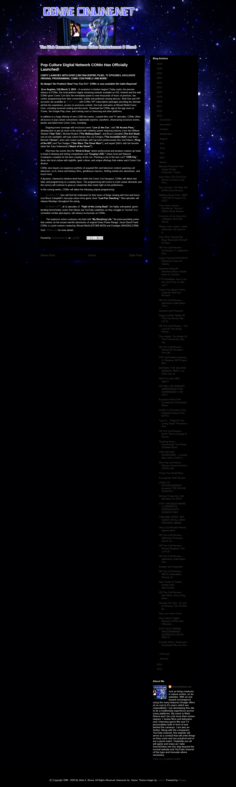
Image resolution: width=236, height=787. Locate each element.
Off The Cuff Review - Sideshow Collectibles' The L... (172, 303)
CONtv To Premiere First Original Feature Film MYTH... (172, 413)
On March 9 (51, 195)
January (164, 658)
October (164, 129)
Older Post (135, 255)
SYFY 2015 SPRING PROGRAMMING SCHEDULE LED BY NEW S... (171, 633)
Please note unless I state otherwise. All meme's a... (173, 229)
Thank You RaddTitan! (171, 473)
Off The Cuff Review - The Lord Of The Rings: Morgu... (173, 329)
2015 (160, 115)
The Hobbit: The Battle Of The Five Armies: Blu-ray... (173, 339)
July (162, 143)
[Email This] (88, 238)
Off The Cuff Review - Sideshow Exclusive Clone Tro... (171, 538)
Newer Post (48, 255)
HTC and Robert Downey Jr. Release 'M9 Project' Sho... (173, 360)
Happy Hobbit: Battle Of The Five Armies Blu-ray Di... (172, 318)
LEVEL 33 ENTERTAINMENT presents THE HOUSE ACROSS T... (172, 487)
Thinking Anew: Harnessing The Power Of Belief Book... (173, 444)
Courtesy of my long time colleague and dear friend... (172, 219)
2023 (160, 78)
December (166, 119)
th (58, 194)
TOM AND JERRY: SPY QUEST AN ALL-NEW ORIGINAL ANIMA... (172, 520)
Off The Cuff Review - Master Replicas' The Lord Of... (172, 548)
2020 (160, 92)
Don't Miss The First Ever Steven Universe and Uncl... (173, 179)
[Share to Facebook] (98, 238)
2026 (160, 63)
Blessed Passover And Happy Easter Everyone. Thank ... (171, 169)
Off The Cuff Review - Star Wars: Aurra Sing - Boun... (173, 595)
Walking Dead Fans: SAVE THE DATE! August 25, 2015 (173, 198)
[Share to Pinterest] (101, 238)
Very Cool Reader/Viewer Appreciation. (172, 529)
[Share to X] (95, 238)
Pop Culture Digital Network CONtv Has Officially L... (171, 621)
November (166, 124)
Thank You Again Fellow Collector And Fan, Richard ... (172, 292)
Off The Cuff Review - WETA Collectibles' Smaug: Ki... (171, 574)
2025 (160, 68)
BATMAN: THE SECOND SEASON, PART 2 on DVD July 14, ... (172, 370)
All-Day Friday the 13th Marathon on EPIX (171, 497)
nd (59, 205)
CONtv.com (72, 102)
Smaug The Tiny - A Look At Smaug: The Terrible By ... (173, 606)
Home (92, 255)
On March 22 (51, 206)
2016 (160, 110)
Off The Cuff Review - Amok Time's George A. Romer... (173, 434)
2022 (160, 82)
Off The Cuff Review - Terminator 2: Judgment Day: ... (173, 250)
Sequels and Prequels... (172, 310)
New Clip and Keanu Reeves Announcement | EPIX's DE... (173, 465)
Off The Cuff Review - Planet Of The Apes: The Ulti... (171, 350)
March (163, 162)
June (163, 148)
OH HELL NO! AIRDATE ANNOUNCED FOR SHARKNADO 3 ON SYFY (172, 390)
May (162, 152)
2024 (160, 73)
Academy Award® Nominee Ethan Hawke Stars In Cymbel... (173, 271)
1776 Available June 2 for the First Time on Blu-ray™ (173, 282)
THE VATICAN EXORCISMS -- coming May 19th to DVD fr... (173, 455)
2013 (160, 669)
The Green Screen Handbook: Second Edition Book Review (171, 208)
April (162, 157)
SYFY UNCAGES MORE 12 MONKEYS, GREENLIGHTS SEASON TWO (172, 508)
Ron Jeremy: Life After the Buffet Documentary (173, 189)
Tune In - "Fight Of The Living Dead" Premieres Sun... (173, 423)
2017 (160, 106)
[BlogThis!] (91, 238)
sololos (161, 780)
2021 (160, 87)
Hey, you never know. (170, 613)
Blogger (182, 780)
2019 (160, 96)
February (165, 653)
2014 (160, 664)
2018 (160, 101)
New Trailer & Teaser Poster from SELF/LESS (170, 584)
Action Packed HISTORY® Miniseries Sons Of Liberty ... (173, 261)
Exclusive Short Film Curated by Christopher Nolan (173, 402)
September (166, 133)
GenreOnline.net (181, 686)
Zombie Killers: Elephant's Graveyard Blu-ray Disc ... (173, 645)
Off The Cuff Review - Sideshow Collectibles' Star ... (172, 559)
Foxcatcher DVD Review (172, 477)
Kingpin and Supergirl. (171, 566)
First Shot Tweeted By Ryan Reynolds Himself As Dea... (173, 240)
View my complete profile (166, 758)
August (164, 138)
